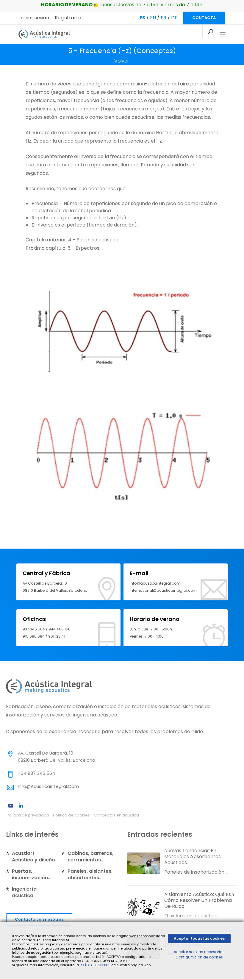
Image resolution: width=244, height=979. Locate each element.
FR (163, 17)
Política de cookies (71, 815)
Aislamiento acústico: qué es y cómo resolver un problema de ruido (199, 900)
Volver (121, 60)
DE (174, 17)
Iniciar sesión (34, 17)
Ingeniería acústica (24, 892)
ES (142, 17)
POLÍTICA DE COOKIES (95, 965)
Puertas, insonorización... (31, 874)
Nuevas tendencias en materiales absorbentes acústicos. (192, 856)
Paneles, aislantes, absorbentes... (90, 874)
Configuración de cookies (199, 957)
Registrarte (68, 17)
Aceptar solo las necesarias (199, 951)
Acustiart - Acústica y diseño (33, 856)
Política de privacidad (28, 815)
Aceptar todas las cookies (199, 938)
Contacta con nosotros (39, 919)
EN (153, 17)
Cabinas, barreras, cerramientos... (90, 856)
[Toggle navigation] (223, 35)
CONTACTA (204, 18)
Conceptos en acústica (116, 815)
